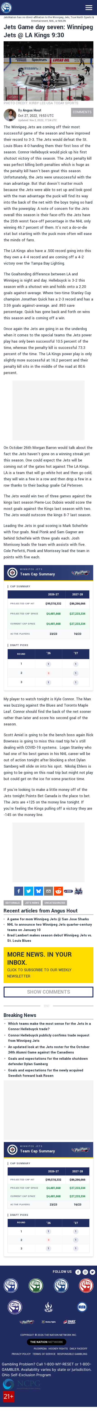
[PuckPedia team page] (78, 891)
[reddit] (58, 891)
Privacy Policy (21, 1354)
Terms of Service (43, 1354)
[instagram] (85, 1272)
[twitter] (28, 891)
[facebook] (18, 891)
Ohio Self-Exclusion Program (26, 1375)
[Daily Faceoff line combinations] (68, 891)
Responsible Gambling (72, 1354)
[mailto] (48, 891)
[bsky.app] (38, 891)
